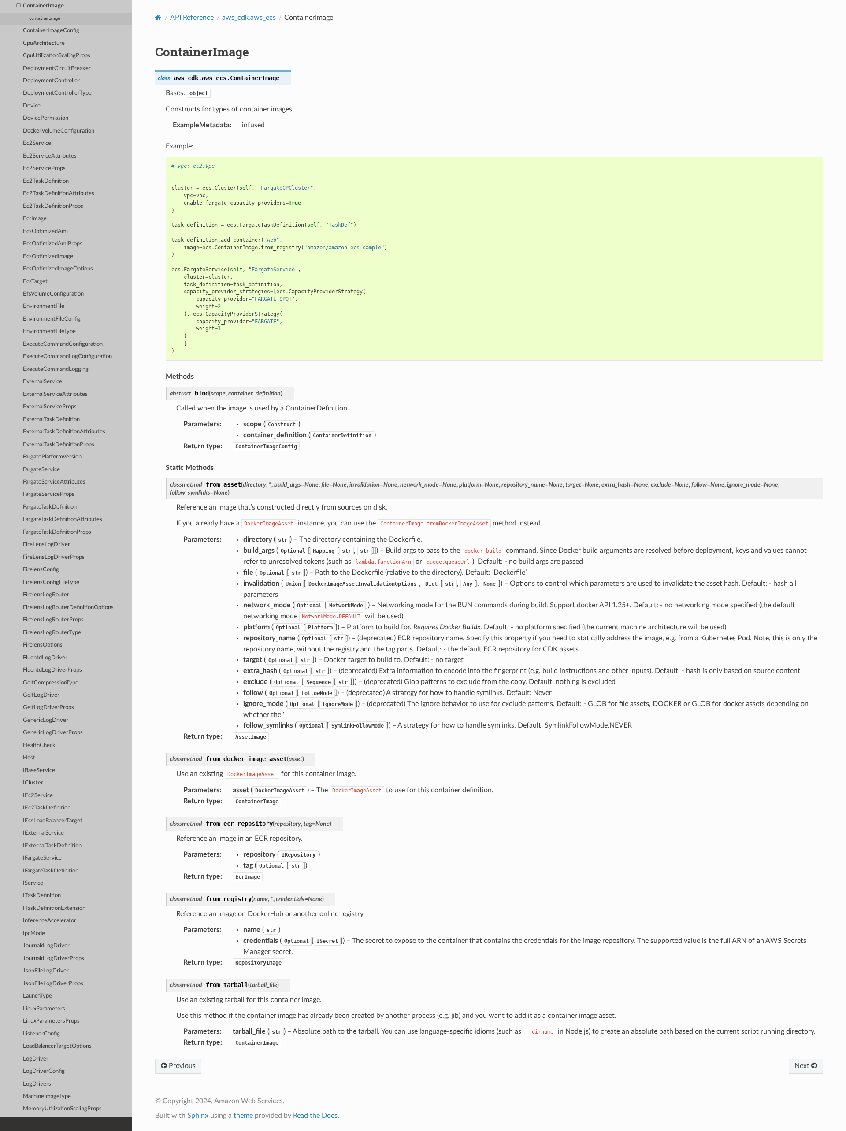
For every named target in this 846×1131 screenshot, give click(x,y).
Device (32, 106)
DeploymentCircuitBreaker (57, 68)
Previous (181, 1065)
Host (29, 758)
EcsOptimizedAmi (45, 231)
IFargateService (42, 858)
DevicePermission (45, 118)
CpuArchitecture (44, 43)
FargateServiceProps (48, 494)
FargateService (41, 470)
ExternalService (42, 381)
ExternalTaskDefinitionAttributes (64, 432)
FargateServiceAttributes (54, 482)
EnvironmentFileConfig (52, 319)
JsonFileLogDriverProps (53, 984)
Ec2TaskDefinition (46, 181)
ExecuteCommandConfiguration (63, 344)
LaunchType (37, 996)
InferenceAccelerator (49, 921)
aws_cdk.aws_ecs (249, 17)
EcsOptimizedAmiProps (52, 244)
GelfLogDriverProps (48, 707)
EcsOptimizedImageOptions (58, 269)
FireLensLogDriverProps (54, 557)
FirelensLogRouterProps (53, 620)
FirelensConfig (41, 570)
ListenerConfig (41, 1034)
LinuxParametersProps (51, 1021)
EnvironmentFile (43, 306)
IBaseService (39, 770)
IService (33, 883)
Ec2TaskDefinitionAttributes (58, 193)
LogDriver (35, 1059)
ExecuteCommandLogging (56, 369)
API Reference (192, 17)
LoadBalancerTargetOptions (57, 1046)
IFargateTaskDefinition (50, 871)
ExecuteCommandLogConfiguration (67, 356)
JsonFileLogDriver (46, 971)
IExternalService (43, 833)
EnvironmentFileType (49, 331)
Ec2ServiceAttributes (50, 156)
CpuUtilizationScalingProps (56, 56)
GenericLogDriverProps (53, 733)
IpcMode (34, 933)
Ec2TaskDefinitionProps (53, 206)
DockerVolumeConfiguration (58, 131)
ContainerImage (43, 6)
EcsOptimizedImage (48, 256)
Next (802, 1065)
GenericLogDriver (45, 720)
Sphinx (197, 1115)
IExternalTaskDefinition (52, 846)
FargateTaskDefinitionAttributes (62, 519)
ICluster (33, 783)
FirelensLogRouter (46, 595)
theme (243, 1115)
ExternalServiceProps (50, 407)
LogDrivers (37, 1084)
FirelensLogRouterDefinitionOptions (68, 607)
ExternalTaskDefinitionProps (58, 444)
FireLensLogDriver (46, 544)
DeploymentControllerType (57, 93)
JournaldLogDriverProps (53, 958)
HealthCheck (39, 745)
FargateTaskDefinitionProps (57, 532)
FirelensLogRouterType (52, 633)
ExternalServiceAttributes (55, 394)
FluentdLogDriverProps (52, 670)
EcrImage (35, 219)
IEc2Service (38, 795)
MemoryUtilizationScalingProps (62, 1109)
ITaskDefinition (42, 895)
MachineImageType (47, 1096)
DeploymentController (51, 81)
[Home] (158, 17)
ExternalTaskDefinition (51, 419)
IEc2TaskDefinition (46, 808)
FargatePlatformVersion (52, 457)
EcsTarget (35, 282)
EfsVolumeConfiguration (53, 294)
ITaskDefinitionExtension (54, 908)
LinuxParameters (44, 1009)
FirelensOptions (43, 645)
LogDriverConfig (44, 1071)
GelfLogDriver (41, 695)
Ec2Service (37, 143)
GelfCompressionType (50, 683)
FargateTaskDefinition (50, 507)
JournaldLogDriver (46, 946)
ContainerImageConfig (51, 30)
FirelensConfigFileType (51, 582)
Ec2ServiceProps (44, 168)
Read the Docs (315, 1115)
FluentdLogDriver (45, 658)
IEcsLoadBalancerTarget (52, 821)
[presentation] (18, 6)
